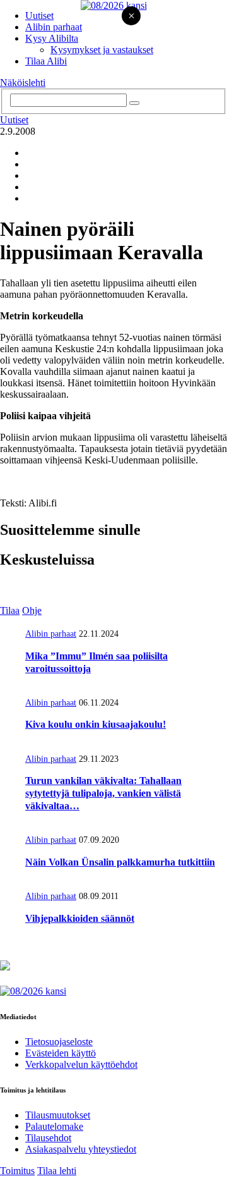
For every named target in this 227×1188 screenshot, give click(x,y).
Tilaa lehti (56, 1170)
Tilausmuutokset (57, 1115)
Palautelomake (54, 1126)
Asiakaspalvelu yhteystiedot (80, 1149)
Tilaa (10, 610)
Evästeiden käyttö (60, 1053)
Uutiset (39, 15)
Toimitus (17, 1170)
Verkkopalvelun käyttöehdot (81, 1064)
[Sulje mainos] (131, 17)
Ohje (32, 610)
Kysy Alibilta (51, 38)
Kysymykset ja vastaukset (101, 49)
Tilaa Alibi (46, 61)
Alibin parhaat (53, 26)
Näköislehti (22, 82)
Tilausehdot (48, 1137)
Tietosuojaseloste (59, 1041)
